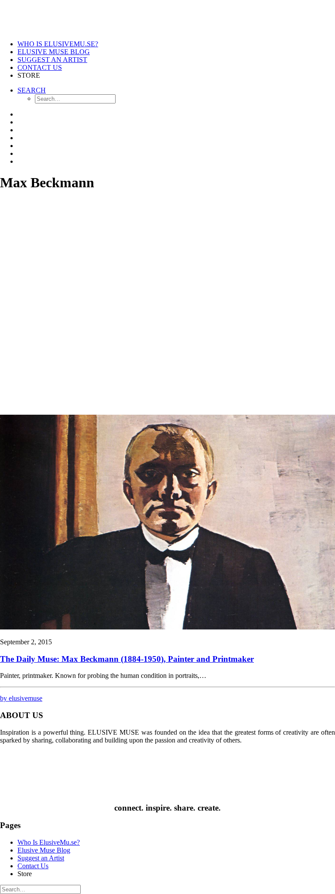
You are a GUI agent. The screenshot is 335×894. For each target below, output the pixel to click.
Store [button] (28, 75)
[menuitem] (176, 44)
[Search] (40, 889)
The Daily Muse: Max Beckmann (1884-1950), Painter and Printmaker (127, 659)
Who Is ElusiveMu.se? (57, 44)
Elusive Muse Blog (53, 51)
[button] (167, 627)
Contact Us (39, 67)
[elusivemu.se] (167, 16)
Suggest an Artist (52, 59)
